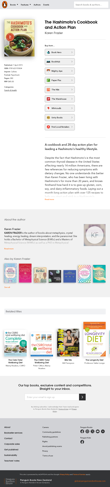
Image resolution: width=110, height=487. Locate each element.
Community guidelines (51, 432)
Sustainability (10, 455)
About (7, 427)
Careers (45, 427)
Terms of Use (63, 409)
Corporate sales (12, 444)
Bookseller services (13, 433)
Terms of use (47, 455)
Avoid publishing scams (52, 446)
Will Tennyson (68, 363)
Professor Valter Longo (95, 363)
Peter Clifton (38, 365)
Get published (11, 449)
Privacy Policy (64, 474)
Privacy (45, 451)
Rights (45, 441)
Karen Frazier (54, 33)
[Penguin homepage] (4, 4)
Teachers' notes (11, 460)
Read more (49, 199)
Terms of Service (79, 474)
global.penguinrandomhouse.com (90, 480)
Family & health (10, 90)
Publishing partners (50, 436)
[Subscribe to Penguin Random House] (82, 397)
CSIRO (22, 365)
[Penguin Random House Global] (12, 481)
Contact (8, 438)
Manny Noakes (12, 365)
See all (7, 287)
